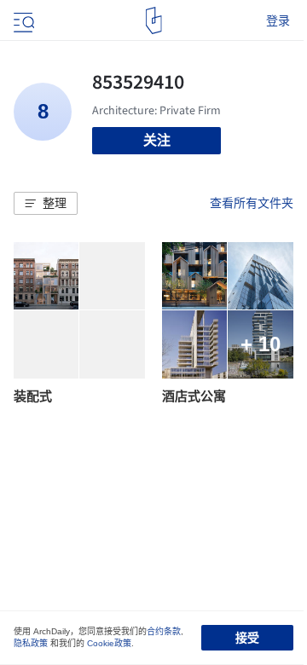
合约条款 (164, 631)
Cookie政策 (109, 643)
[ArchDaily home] (154, 20)
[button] (46, 204)
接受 (247, 638)
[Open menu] (22, 20)
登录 (278, 20)
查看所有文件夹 (251, 203)
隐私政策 (31, 643)
